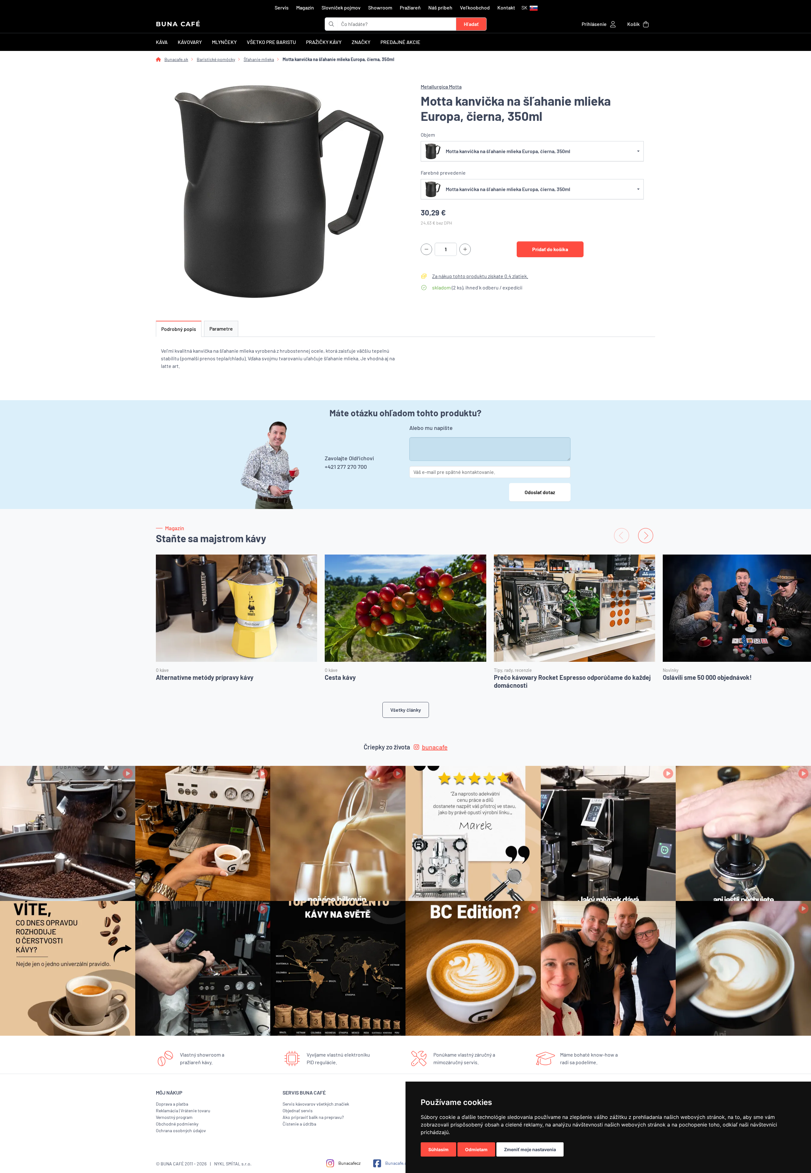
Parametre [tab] (221, 329)
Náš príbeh (440, 7)
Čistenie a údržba (299, 1123)
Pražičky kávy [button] (324, 42)
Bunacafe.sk (176, 59)
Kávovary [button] (190, 42)
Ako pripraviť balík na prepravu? (313, 1117)
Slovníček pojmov (341, 7)
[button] (529, 7)
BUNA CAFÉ (178, 24)
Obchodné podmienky (177, 1123)
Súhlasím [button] (438, 1149)
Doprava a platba (172, 1104)
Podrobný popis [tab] (178, 329)
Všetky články (405, 710)
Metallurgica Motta (441, 87)
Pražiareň (410, 7)
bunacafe (435, 747)
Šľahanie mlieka (259, 59)
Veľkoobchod (475, 7)
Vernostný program (174, 1117)
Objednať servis (298, 1110)
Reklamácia (167, 1110)
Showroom (380, 7)
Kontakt (506, 7)
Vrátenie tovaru (195, 1110)
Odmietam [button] (476, 1149)
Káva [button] (162, 42)
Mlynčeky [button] (224, 42)
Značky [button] (361, 42)
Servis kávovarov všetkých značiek (316, 1104)
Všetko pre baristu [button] (271, 42)
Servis (282, 7)
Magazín (305, 7)
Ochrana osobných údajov (181, 1130)
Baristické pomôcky (216, 59)
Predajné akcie (400, 42)
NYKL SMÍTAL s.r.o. (233, 1163)
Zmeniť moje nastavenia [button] (530, 1149)
